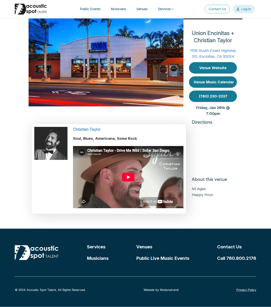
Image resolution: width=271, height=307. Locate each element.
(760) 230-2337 (213, 96)
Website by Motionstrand (161, 290)
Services (165, 9)
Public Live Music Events (162, 258)
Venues (141, 9)
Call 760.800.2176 (236, 258)
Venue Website (213, 68)
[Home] (31, 9)
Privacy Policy (246, 290)
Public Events (90, 9)
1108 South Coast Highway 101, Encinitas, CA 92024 (213, 53)
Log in (246, 9)
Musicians (118, 9)
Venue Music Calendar (214, 82)
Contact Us (217, 9)
